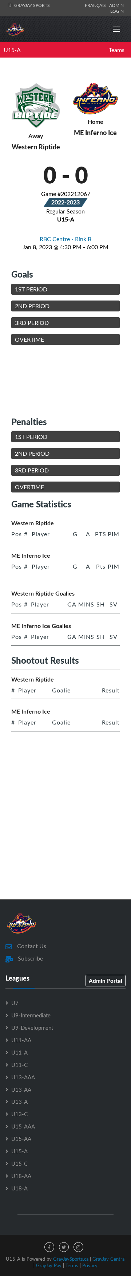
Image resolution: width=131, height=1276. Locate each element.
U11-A (19, 1052)
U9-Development (32, 1027)
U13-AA (21, 1089)
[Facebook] (49, 1247)
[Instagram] (78, 1247)
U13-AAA (23, 1077)
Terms (72, 1265)
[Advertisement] (65, 380)
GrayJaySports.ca (70, 1259)
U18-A (19, 1188)
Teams (116, 50)
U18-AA (21, 1175)
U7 (15, 1002)
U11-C (19, 1064)
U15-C (19, 1163)
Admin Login (116, 8)
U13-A (19, 1101)
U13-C (19, 1114)
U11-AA (21, 1040)
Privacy (90, 1265)
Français (96, 5)
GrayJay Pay (48, 1265)
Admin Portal (105, 981)
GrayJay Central (109, 1259)
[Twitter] (63, 1247)
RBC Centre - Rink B (65, 239)
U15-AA (21, 1138)
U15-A (12, 50)
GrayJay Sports (31, 5)
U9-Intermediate (31, 1015)
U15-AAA (23, 1126)
